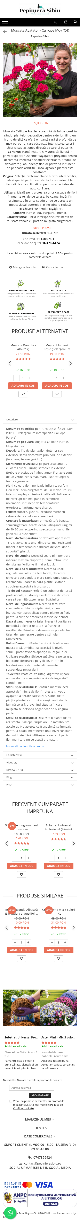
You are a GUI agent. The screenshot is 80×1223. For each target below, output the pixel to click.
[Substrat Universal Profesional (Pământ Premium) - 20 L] (21, 1007)
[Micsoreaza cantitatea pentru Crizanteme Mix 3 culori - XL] (52, 942)
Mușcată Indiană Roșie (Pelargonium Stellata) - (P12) (57, 347)
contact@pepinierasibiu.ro (42, 1163)
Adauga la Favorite (24, 267)
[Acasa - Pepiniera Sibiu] (40, 9)
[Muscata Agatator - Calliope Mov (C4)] (40, 80)
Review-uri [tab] (14, 770)
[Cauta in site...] (75, 22)
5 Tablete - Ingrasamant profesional (21, 827)
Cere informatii (55, 267)
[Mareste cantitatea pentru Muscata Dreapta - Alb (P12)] (30, 378)
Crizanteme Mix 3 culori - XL (58, 911)
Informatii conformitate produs (25, 746)
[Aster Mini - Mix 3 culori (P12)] (58, 1007)
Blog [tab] (9, 777)
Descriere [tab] (12, 419)
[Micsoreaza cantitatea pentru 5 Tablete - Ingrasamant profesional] (15, 858)
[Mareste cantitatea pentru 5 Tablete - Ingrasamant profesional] (28, 858)
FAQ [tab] (8, 784)
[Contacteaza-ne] (55, 22)
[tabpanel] (40, 80)
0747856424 (42, 1157)
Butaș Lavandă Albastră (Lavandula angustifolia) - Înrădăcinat (21, 911)
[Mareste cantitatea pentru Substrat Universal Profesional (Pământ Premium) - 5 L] (65, 858)
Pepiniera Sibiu (40, 36)
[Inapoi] (3, 31)
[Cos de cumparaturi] (65, 22)
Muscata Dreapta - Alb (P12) (23, 347)
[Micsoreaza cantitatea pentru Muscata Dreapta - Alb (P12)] (16, 378)
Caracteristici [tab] (14, 755)
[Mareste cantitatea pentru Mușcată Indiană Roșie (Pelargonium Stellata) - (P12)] (64, 378)
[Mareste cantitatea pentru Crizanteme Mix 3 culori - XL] (65, 942)
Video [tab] (11, 762)
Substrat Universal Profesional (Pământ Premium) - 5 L (58, 827)
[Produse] (5, 23)
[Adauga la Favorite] (23, 394)
